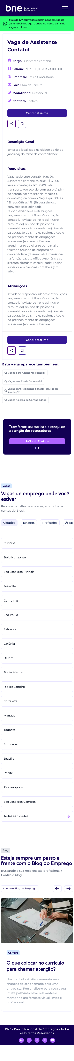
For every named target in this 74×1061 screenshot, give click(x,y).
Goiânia (9, 643)
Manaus (9, 715)
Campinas (11, 600)
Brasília (9, 758)
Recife (8, 773)
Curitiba (9, 543)
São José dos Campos (20, 802)
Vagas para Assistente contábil (26, 372)
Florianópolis (13, 787)
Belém (9, 658)
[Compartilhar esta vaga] (12, 124)
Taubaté (10, 730)
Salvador (10, 629)
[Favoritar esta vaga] (22, 124)
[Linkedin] (21, 1040)
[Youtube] (52, 1040)
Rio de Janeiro (14, 687)
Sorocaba (10, 744)
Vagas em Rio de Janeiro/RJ (25, 381)
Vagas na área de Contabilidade (27, 399)
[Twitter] (44, 1040)
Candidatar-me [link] (37, 113)
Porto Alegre (13, 672)
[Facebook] (29, 1040)
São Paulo (11, 615)
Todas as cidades (16, 816)
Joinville (10, 586)
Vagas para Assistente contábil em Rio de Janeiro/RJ (33, 390)
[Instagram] (37, 1040)
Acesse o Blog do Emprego (19, 888)
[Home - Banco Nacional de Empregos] (21, 8)
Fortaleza (10, 701)
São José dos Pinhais (19, 572)
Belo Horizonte (15, 557)
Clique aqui (26, 23)
